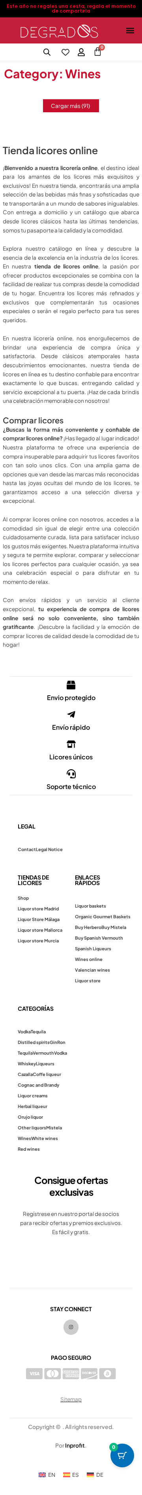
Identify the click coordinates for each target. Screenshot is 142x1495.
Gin (53, 1042)
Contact (27, 849)
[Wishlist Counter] (65, 52)
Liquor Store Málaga (39, 919)
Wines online (89, 959)
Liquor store (88, 980)
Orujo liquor (30, 1116)
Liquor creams (33, 1095)
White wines (44, 1138)
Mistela (54, 1127)
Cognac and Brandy (38, 1084)
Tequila (38, 1031)
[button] (129, 30)
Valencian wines (92, 969)
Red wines (29, 1148)
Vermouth (43, 1052)
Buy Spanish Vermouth (99, 937)
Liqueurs (45, 1063)
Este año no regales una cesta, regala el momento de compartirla (71, 8)
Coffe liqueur (47, 1074)
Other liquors (32, 1127)
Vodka (24, 1031)
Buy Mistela (113, 927)
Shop (23, 897)
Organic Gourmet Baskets (103, 916)
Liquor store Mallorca (40, 929)
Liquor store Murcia (38, 940)
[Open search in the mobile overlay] (47, 52)
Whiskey (27, 1063)
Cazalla (25, 1074)
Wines (24, 1138)
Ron (61, 1042)
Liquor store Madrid (38, 908)
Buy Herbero (88, 927)
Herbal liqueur (32, 1106)
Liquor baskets (90, 905)
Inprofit (75, 1445)
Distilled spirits (34, 1042)
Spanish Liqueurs (93, 948)
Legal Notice (49, 849)
